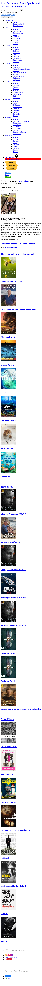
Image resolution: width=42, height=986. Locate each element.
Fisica (15, 55)
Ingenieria (16, 148)
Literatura (16, 40)
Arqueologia (17, 94)
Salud (15, 112)
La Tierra (16, 130)
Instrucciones (23, 181)
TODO (15, 29)
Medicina (8, 99)
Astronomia (17, 49)
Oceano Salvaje (7, 365)
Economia (16, 53)
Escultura (16, 37)
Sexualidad (16, 114)
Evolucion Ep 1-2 (8, 681)
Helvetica (4, 914)
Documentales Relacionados (18, 254)
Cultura (7, 63)
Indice (15, 22)
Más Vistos (7, 719)
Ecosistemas (17, 127)
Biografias (16, 98)
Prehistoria (16, 85)
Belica (15, 96)
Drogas (15, 103)
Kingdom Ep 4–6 (8, 337)
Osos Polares (6, 393)
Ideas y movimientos (19, 73)
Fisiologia (16, 109)
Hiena (24, 243)
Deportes (16, 71)
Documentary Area (8, 15)
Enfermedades (17, 107)
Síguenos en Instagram (12, 159)
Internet (15, 150)
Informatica (16, 146)
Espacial (15, 141)
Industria (16, 145)
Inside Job (5, 858)
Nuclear (15, 152)
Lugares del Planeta (19, 132)
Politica (15, 74)
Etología (31, 243)
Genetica (16, 110)
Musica (15, 42)
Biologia (16, 51)
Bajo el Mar (6, 476)
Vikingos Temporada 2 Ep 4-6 (13, 570)
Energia (15, 139)
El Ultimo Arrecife (8, 421)
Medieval (16, 89)
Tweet (7, 175)
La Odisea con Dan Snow (11, 542)
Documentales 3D (19, 24)
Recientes (7, 486)
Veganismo (16, 80)
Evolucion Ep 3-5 (8, 653)
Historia (7, 81)
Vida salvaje (17, 134)
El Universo (17, 128)
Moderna (16, 91)
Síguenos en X (10, 157)
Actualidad (16, 67)
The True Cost (7, 775)
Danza (15, 35)
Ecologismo (17, 125)
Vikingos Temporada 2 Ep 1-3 (13, 625)
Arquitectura (17, 31)
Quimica (16, 62)
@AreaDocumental (12, 957)
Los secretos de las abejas (11, 281)
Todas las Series (18, 26)
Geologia (16, 56)
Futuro (15, 143)
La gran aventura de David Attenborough (18, 309)
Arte (6, 27)
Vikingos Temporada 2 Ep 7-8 (13, 514)
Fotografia (16, 38)
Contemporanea (18, 92)
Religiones (16, 78)
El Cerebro (16, 105)
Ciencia (7, 45)
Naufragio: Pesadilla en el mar (13, 598)
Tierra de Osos (7, 449)
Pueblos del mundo (19, 76)
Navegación (9, 20)
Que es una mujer (8, 802)
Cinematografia (18, 33)
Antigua (15, 87)
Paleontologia (17, 60)
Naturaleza (8, 117)
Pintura (15, 44)
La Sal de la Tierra (9, 747)
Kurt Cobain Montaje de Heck (13, 886)
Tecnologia (8, 135)
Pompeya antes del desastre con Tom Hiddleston (21, 709)
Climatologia (17, 123)
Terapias (15, 116)
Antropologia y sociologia (21, 69)
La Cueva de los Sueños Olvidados (15, 830)
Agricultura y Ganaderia (21, 121)
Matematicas (17, 58)
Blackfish (5, 941)
